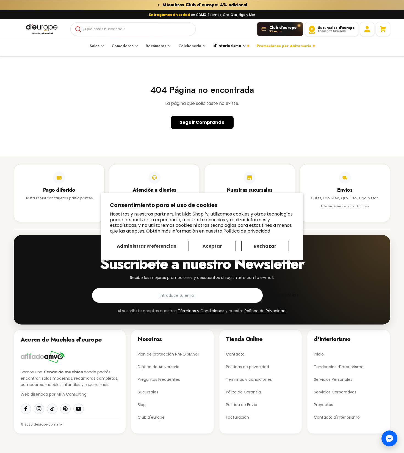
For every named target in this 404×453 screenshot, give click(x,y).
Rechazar (265, 246)
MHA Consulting (72, 394)
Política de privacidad (246, 231)
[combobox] (133, 29)
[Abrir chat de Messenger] (389, 438)
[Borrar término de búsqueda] (189, 29)
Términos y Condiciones (201, 311)
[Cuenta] (367, 29)
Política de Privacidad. (265, 311)
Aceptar (212, 246)
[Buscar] (78, 29)
